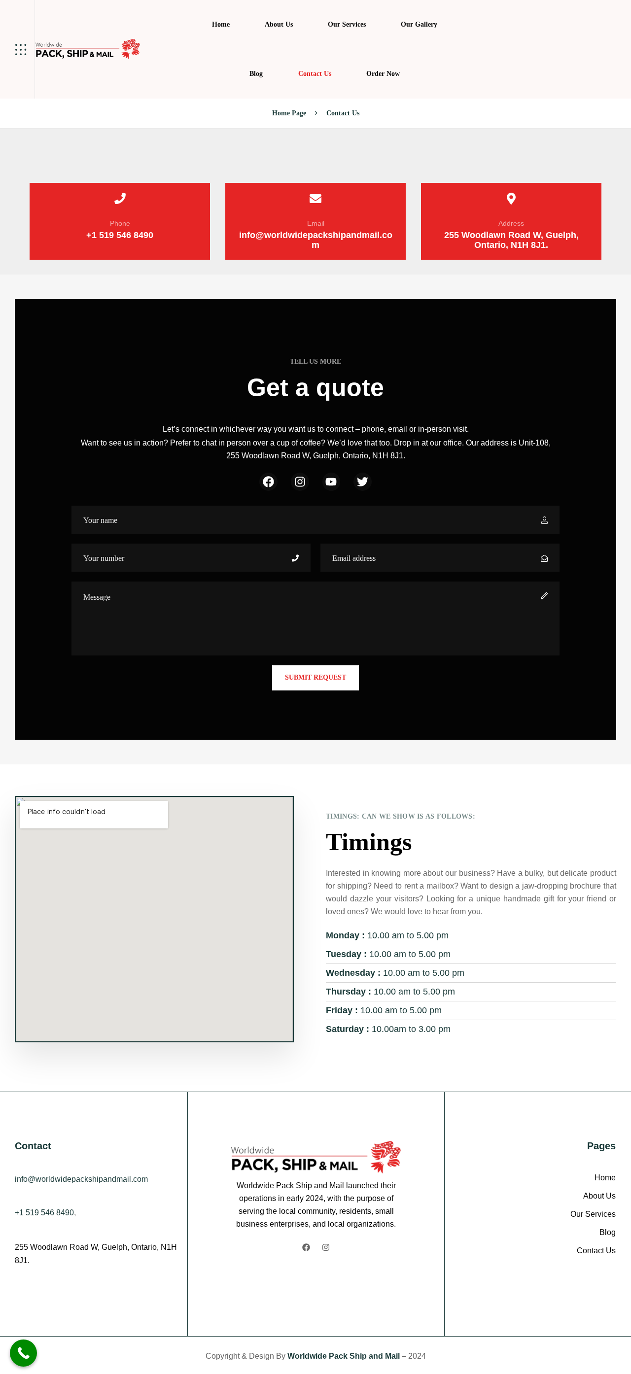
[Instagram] (300, 482)
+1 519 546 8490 (119, 235)
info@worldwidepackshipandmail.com (315, 240)
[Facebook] (268, 482)
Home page (289, 113)
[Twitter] (362, 482)
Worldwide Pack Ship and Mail (344, 1356)
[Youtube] (331, 482)
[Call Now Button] (23, 1353)
